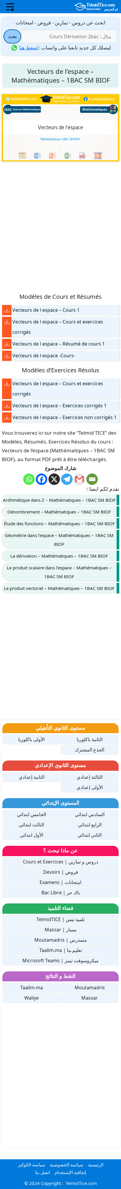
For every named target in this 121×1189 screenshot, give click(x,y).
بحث (12, 36)
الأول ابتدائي (31, 835)
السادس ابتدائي (90, 814)
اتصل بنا (42, 1172)
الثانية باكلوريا (89, 739)
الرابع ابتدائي (90, 824)
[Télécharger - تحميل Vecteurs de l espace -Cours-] (6, 356)
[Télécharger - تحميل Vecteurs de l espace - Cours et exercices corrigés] (6, 322)
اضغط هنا (28, 47)
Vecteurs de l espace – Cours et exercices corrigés (57, 326)
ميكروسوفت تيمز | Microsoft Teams (60, 960)
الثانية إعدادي (31, 777)
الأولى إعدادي (90, 787)
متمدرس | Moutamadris (60, 940)
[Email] (92, 479)
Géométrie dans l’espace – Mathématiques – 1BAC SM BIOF (59, 539)
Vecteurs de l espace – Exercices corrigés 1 (59, 405)
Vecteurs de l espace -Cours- (43, 355)
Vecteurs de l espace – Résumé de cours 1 (58, 344)
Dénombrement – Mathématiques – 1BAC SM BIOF (59, 512)
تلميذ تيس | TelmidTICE (60, 919)
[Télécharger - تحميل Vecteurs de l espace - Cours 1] (6, 310)
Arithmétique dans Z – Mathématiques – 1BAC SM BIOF (59, 500)
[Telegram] (67, 479)
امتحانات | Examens (60, 882)
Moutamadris (90, 987)
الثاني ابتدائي (90, 835)
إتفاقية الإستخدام (70, 1172)
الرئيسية (95, 1165)
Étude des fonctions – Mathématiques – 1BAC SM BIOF (59, 523)
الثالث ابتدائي (31, 824)
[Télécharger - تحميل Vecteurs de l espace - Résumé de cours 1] (6, 344)
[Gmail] (79, 479)
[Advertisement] (60, 226)
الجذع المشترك (89, 749)
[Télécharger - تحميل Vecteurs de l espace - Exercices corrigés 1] (6, 406)
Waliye (31, 998)
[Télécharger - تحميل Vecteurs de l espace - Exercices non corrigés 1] (6, 417)
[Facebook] (41, 479)
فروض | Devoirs (60, 872)
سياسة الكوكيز (31, 1165)
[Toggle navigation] (10, 6)
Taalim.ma (31, 987)
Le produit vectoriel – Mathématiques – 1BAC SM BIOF (59, 588)
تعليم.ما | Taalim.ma (60, 950)
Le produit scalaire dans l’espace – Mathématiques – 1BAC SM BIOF (59, 572)
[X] (54, 479)
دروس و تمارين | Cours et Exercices (60, 861)
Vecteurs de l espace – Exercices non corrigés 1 (64, 417)
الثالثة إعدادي (89, 777)
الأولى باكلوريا (31, 739)
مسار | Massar (61, 929)
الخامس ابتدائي (31, 814)
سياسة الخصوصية (66, 1165)
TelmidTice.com (81, 1183)
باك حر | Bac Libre (60, 892)
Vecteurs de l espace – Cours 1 (46, 310)
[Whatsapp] (29, 479)
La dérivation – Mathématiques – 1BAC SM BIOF (59, 556)
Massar (89, 998)
